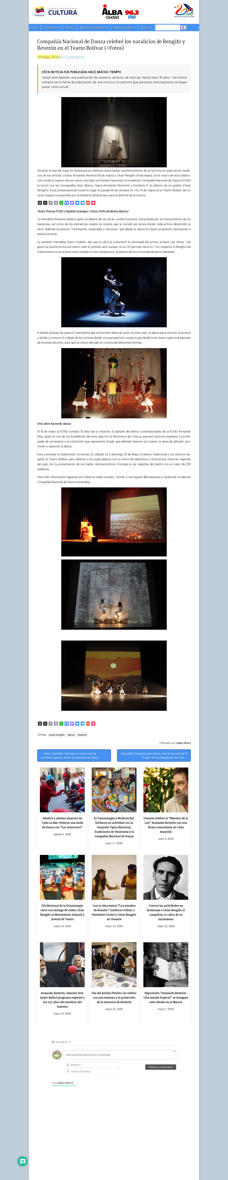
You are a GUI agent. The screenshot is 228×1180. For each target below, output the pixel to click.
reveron (82, 734)
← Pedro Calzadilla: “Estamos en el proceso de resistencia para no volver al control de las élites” (69, 755)
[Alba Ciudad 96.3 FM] (114, 12)
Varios (145, 27)
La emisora (50, 27)
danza (71, 734)
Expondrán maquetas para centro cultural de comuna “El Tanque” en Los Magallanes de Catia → (154, 755)
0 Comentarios (74, 57)
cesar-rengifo (57, 734)
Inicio (34, 27)
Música (70, 27)
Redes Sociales (123, 27)
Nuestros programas (92, 27)
